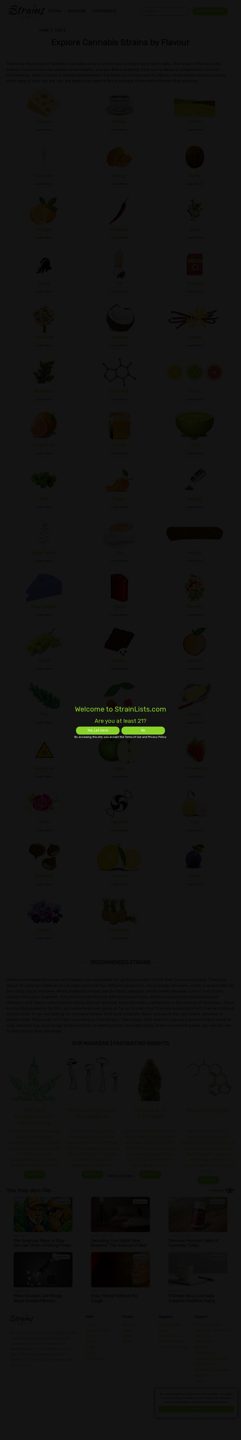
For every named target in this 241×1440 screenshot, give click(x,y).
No (143, 730)
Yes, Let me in (97, 730)
